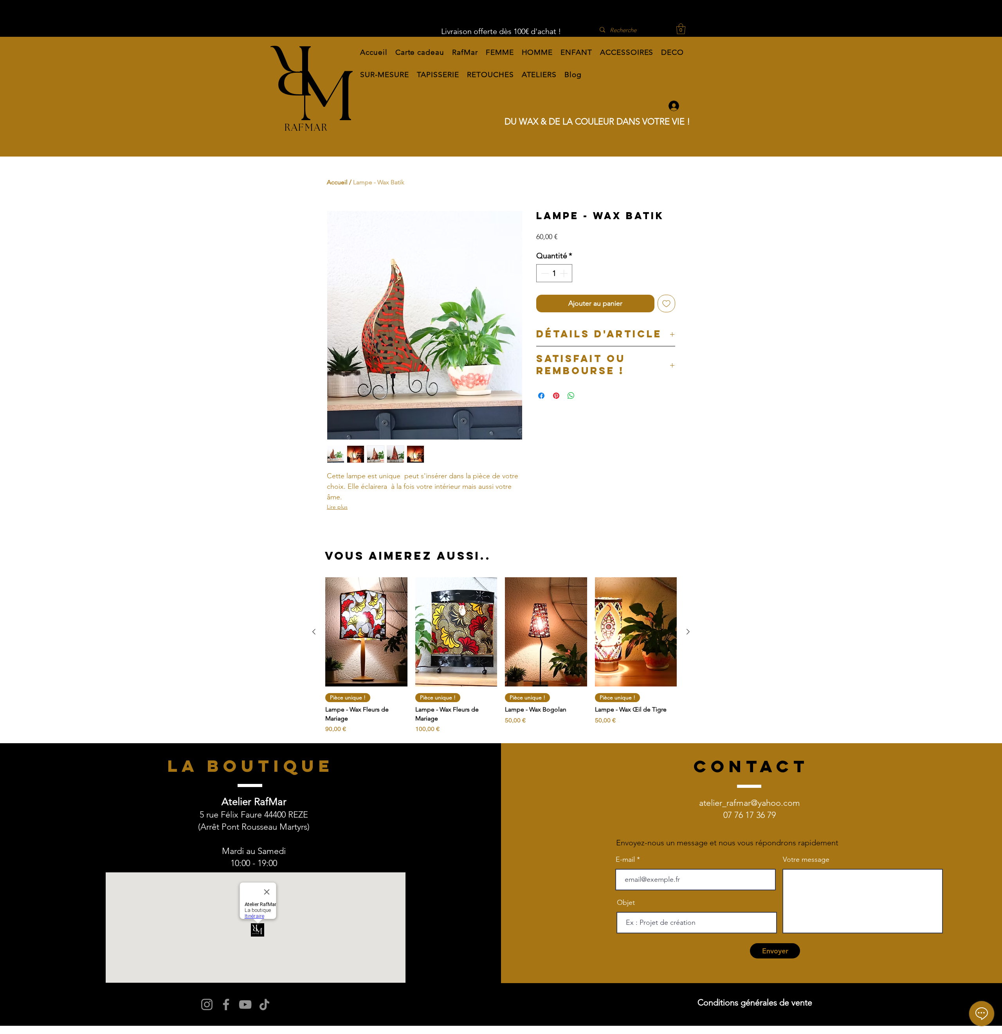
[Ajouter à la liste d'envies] (666, 303)
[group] (501, 655)
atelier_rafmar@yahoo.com (749, 803)
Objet (626, 902)
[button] (465, 52)
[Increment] (564, 273)
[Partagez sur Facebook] (541, 395)
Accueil (337, 182)
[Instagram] (206, 1004)
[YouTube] (245, 1004)
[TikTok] (264, 1004)
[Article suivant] (688, 631)
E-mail (625, 859)
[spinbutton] (554, 273)
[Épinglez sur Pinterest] (556, 395)
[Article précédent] (314, 631)
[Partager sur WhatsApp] (571, 395)
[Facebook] (226, 1004)
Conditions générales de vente (754, 1002)
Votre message (806, 859)
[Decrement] (544, 273)
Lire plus (337, 506)
